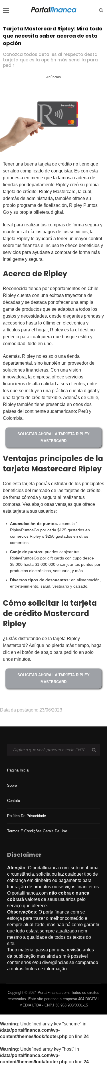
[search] (101, 10)
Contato (13, 800)
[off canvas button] (6, 10)
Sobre (12, 785)
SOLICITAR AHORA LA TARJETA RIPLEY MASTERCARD (53, 437)
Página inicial (18, 770)
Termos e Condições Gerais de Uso (37, 831)
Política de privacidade (26, 816)
